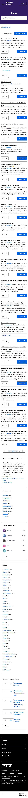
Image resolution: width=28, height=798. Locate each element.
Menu (4, 601)
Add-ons (5, 572)
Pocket (5, 625)
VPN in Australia (6, 82)
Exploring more (7, 506)
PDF (4, 617)
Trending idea (6, 498)
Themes (5, 648)
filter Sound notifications (8, 145)
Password (5, 614)
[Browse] (3, 3)
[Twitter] (2, 755)
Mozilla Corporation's (9, 776)
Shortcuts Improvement (8, 323)
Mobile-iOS (6, 609)
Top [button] (2, 794)
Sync (4, 643)
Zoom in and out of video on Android (12, 240)
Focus (4, 596)
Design (4, 582)
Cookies (12, 773)
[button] (3, 51)
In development (7, 508)
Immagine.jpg (6, 70)
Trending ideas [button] (7, 33)
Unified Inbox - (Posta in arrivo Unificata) (13, 58)
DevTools (5, 588)
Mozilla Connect (9, 3)
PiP (3, 622)
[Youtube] (8, 755)
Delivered (9, 83)
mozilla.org (4, 770)
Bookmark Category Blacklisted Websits (13, 431)
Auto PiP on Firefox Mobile (9, 39)
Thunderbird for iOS (8, 656)
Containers (5, 580)
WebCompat (6, 670)
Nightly (4, 611)
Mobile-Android (7, 606)
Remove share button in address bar (19, 693)
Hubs (4, 598)
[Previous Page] (4, 451)
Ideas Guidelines (7, 477)
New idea (9, 40)
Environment (6, 590)
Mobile (4, 604)
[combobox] (14, 18)
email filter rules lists (7, 223)
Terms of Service (15, 770)
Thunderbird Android (8, 654)
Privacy (5, 627)
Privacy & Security (7, 630)
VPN (4, 667)
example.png (6, 335)
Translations (6, 662)
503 (20, 451)
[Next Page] (23, 451)
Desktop (5, 585)
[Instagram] (5, 755)
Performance (6, 619)
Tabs (4, 646)
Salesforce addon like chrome (10, 185)
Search (4, 638)
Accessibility (6, 569)
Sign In (22, 3)
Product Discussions (8, 633)
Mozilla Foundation (6, 778)
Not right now (6, 511)
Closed (4, 516)
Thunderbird (6, 651)
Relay (4, 635)
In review (5, 503)
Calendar (5, 577)
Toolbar (5, 659)
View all (7, 556)
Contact (20, 773)
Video (4, 664)
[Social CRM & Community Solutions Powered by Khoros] (22, 794)
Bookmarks (5, 574)
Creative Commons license (8, 783)
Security (5, 640)
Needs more (6, 500)
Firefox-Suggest (7, 593)
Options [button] (26, 27)
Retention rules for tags (8, 204)
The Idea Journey (7, 482)
